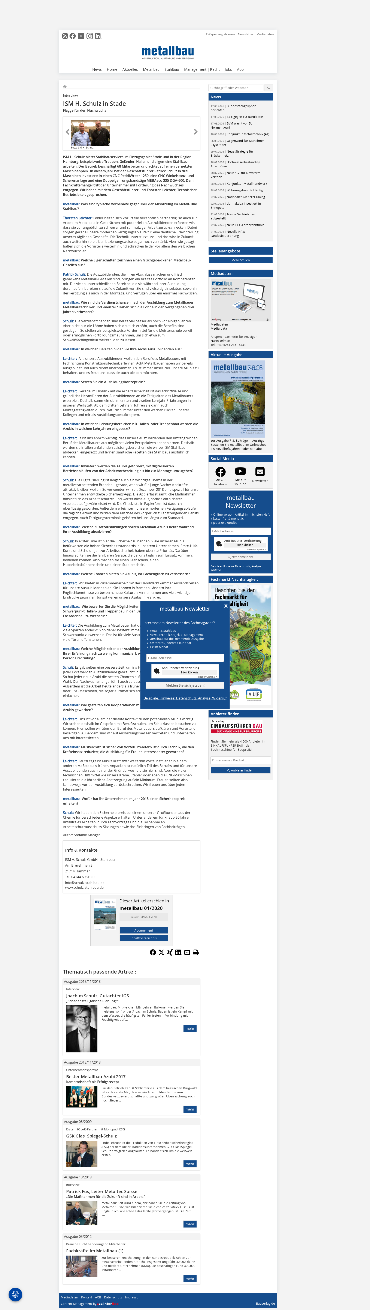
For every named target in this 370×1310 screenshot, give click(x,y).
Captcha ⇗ (207, 676)
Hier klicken (189, 672)
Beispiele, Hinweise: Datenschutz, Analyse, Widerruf (185, 698)
